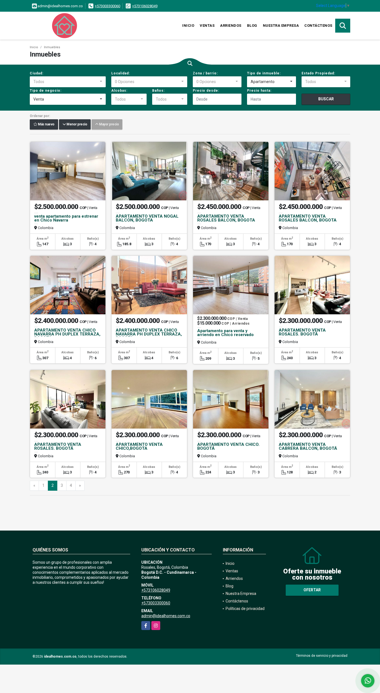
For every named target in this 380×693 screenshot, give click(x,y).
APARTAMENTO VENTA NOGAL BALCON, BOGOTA (147, 218)
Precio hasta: (259, 91)
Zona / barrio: (205, 73)
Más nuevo (46, 125)
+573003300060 (107, 6)
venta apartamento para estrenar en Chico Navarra (66, 218)
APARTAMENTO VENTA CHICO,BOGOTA (139, 446)
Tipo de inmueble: (264, 73)
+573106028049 (144, 6)
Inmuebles (52, 47)
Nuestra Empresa (281, 25)
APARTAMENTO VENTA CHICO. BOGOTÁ (228, 446)
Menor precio (76, 125)
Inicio (188, 25)
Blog (252, 25)
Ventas (207, 25)
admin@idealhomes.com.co (165, 616)
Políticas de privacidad (245, 608)
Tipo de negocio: (45, 91)
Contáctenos (318, 25)
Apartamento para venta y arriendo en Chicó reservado (225, 332)
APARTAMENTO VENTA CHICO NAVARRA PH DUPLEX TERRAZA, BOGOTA (67, 334)
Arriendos (230, 25)
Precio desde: (206, 91)
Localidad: (120, 73)
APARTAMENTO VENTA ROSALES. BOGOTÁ (302, 332)
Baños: (158, 91)
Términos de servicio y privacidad (321, 656)
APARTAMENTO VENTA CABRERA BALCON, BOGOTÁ (308, 446)
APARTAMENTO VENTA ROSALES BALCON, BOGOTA (226, 218)
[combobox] (68, 81)
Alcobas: (119, 91)
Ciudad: (36, 73)
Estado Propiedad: (318, 73)
